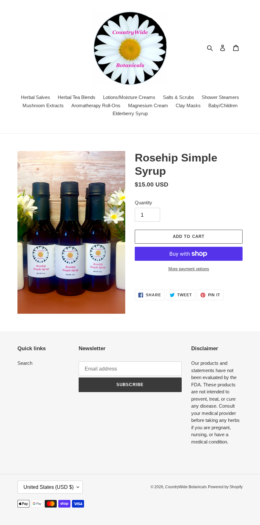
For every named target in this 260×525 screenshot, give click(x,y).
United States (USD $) (48, 487)
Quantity (143, 202)
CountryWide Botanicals (186, 487)
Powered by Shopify (225, 487)
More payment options (188, 268)
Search (24, 363)
